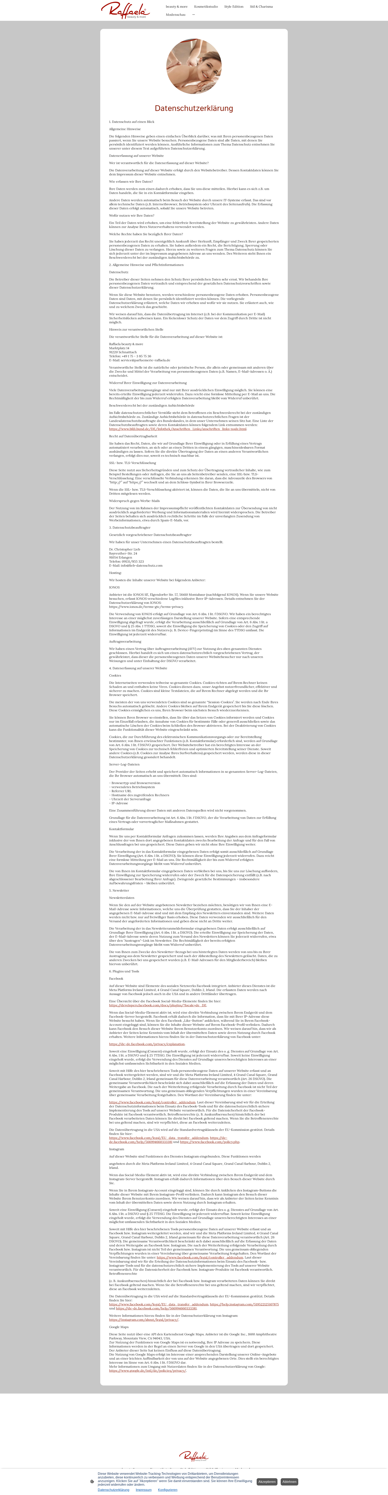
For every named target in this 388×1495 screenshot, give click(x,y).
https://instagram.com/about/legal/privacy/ (143, 1320)
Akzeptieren (267, 1481)
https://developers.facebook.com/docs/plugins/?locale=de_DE (157, 1005)
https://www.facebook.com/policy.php (209, 1142)
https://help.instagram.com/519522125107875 (244, 1304)
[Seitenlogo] (125, 10)
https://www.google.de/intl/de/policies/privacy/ (147, 1370)
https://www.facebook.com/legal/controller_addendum (152, 1102)
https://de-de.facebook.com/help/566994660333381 (168, 1140)
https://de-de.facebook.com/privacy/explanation (147, 1044)
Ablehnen (289, 1481)
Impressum (144, 1490)
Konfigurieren (167, 1490)
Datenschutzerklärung (113, 1490)
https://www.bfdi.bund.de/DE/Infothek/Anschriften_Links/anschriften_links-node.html (177, 429)
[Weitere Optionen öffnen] (194, 14)
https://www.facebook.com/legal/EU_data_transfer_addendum (158, 1138)
